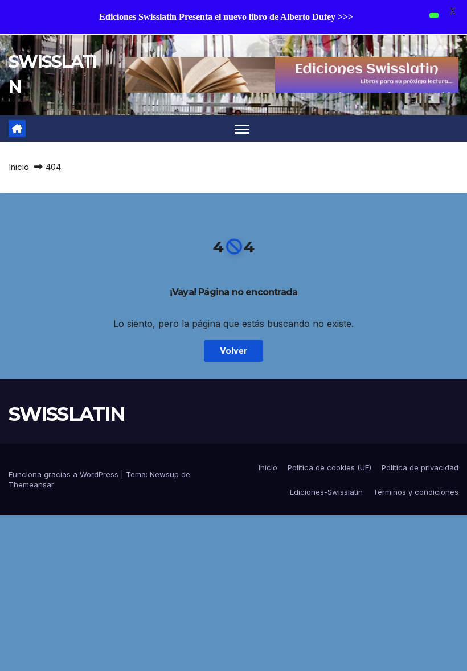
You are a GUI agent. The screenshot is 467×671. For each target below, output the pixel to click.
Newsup (164, 474)
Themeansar (31, 484)
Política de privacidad (420, 467)
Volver (233, 350)
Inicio (19, 166)
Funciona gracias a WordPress (65, 474)
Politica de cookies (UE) (329, 467)
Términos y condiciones (415, 491)
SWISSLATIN (67, 414)
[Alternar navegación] (242, 129)
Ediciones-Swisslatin (326, 491)
